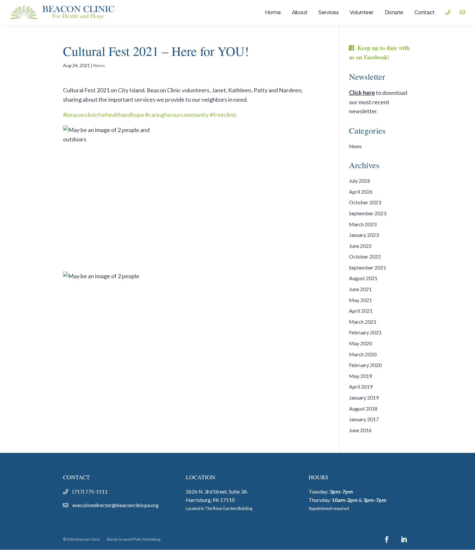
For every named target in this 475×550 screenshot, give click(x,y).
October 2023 (365, 202)
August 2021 (363, 278)
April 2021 (361, 311)
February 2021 (365, 332)
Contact (424, 12)
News (99, 65)
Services (328, 12)
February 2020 (365, 365)
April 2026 (361, 191)
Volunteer (362, 12)
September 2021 (367, 267)
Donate (394, 12)
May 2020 (360, 343)
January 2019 (364, 397)
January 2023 (364, 235)
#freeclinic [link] (223, 114)
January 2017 (364, 419)
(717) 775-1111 (90, 491)
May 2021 (360, 300)
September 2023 (367, 213)
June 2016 (360, 430)
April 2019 (361, 386)
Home (273, 12)
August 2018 (363, 408)
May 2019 (360, 376)
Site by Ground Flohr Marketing (133, 539)
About (300, 12)
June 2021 (360, 289)
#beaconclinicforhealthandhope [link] (103, 114)
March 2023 (362, 224)
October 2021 (365, 256)
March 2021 (362, 322)
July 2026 (359, 181)
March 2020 (362, 354)
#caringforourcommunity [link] (177, 114)
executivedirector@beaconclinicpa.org (115, 505)
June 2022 (360, 246)
